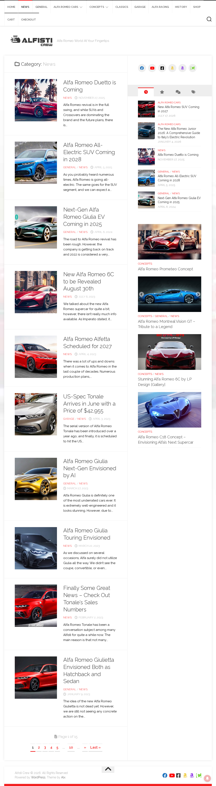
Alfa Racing (160, 6)
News (25, 6)
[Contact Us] (193, 68)
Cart (11, 19)
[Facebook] (142, 68)
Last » (95, 747)
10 (71, 747)
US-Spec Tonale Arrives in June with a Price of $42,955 (89, 403)
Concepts (96, 6)
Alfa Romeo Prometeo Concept (165, 269)
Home (11, 6)
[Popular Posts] (162, 91)
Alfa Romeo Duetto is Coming (178, 154)
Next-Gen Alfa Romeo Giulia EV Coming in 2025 (84, 216)
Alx (63, 777)
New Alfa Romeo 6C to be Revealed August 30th (88, 281)
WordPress (38, 777)
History (181, 6)
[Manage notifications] (207, 778)
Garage (140, 6)
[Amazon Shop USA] (172, 68)
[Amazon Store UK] (182, 68)
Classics (121, 6)
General (41, 6)
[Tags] (193, 91)
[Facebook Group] (162, 68)
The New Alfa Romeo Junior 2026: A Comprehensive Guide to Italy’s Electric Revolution (179, 133)
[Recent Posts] (146, 91)
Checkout (28, 19)
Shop (197, 6)
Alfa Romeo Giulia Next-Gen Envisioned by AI (89, 468)
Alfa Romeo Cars (66, 6)
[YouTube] (152, 68)
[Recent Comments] (177, 91)
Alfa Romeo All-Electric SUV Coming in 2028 (89, 152)
